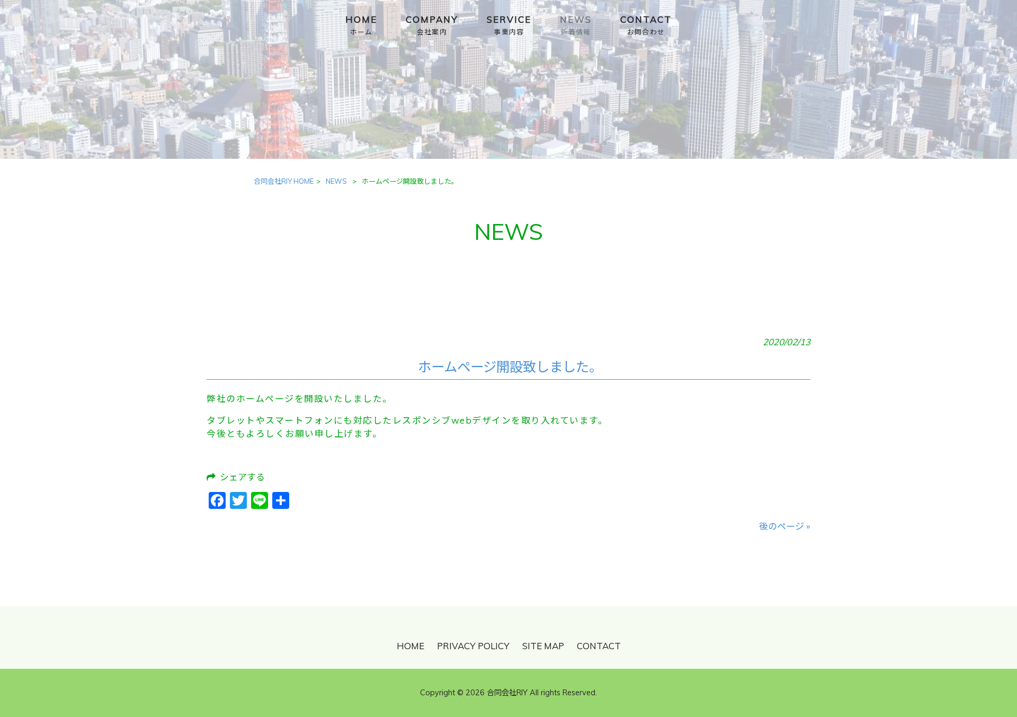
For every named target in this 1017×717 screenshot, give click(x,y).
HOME (410, 645)
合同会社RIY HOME (284, 181)
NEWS (336, 181)
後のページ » (784, 526)
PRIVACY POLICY (473, 645)
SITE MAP (543, 645)
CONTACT (599, 645)
